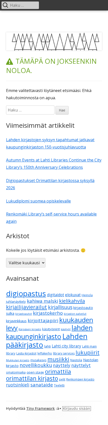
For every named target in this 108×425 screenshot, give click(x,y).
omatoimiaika (16, 372)
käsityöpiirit (51, 329)
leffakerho (44, 353)
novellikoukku (36, 365)
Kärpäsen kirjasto (30, 329)
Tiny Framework (40, 408)
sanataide (41, 385)
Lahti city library (66, 346)
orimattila (58, 371)
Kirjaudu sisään (76, 408)
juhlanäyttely (16, 301)
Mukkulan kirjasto (17, 360)
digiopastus (26, 293)
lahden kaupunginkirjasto (49, 332)
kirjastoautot (23, 314)
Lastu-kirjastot (26, 353)
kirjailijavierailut (26, 307)
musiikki (58, 359)
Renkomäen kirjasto (80, 379)
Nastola (76, 360)
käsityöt (66, 329)
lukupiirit (87, 352)
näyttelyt (81, 365)
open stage (35, 372)
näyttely (61, 365)
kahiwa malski (42, 301)
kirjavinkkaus (16, 320)
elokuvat (73, 295)
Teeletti (59, 385)
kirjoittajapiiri (43, 320)
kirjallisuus (60, 307)
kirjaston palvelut (75, 314)
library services (64, 353)
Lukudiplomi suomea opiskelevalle (38, 201)
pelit (62, 379)
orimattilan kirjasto (32, 378)
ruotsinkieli (17, 385)
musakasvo (38, 360)
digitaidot (55, 295)
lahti (47, 346)
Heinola (87, 295)
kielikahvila (72, 301)
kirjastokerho (48, 313)
